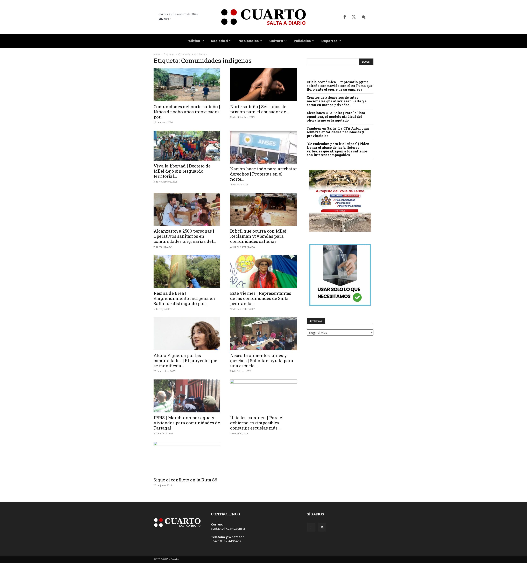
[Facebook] (344, 17)
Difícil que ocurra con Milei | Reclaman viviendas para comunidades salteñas (259, 236)
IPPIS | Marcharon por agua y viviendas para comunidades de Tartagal (187, 423)
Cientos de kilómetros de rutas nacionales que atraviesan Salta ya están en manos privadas (337, 101)
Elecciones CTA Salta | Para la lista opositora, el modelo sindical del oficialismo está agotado (336, 116)
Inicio (157, 54)
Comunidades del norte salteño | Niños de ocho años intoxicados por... (187, 112)
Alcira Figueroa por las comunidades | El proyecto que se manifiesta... (185, 360)
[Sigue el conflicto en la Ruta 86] (187, 458)
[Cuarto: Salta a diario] (263, 17)
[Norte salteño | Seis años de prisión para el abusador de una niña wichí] (263, 84)
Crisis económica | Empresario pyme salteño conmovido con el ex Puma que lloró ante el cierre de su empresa (340, 85)
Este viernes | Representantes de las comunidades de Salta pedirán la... (260, 298)
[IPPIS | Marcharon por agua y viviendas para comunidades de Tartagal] (187, 395)
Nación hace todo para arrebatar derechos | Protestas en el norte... (263, 174)
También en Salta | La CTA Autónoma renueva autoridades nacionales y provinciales (338, 132)
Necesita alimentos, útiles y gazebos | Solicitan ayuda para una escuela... (261, 360)
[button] (363, 17)
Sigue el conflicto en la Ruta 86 (185, 480)
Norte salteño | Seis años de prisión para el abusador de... (259, 109)
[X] (353, 17)
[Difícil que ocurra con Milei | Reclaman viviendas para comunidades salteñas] (263, 209)
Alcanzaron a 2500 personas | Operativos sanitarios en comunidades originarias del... (185, 236)
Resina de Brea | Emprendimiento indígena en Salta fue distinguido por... (184, 298)
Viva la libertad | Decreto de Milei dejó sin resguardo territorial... (182, 171)
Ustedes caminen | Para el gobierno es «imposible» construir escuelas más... (256, 423)
